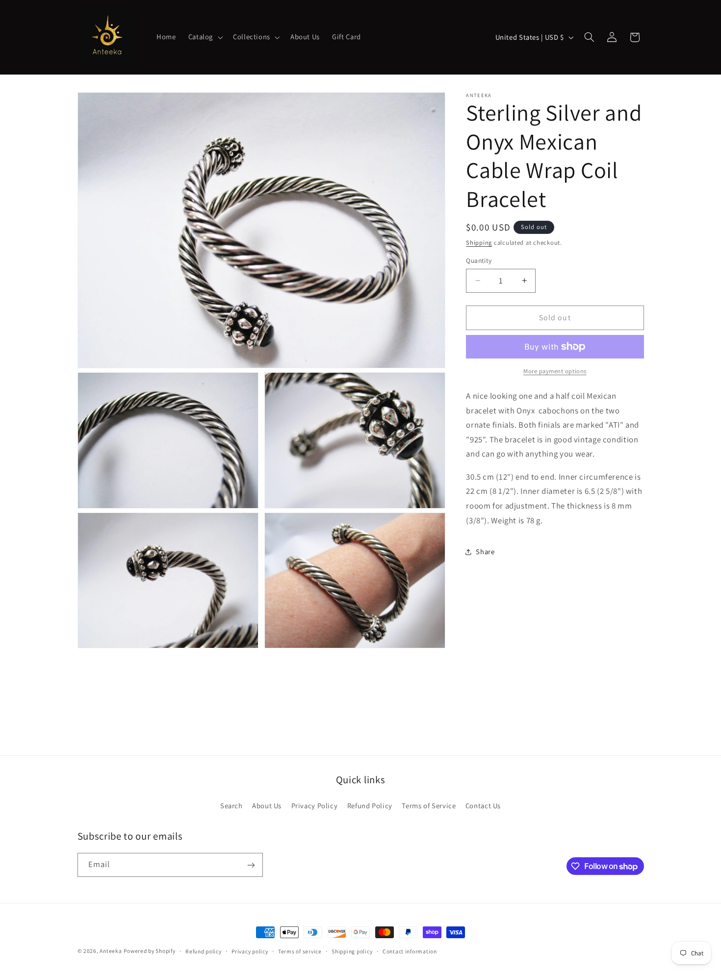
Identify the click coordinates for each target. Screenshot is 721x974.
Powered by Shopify (149, 950)
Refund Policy (369, 805)
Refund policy (203, 951)
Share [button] (485, 551)
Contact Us (483, 805)
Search (231, 805)
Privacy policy (250, 951)
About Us (267, 805)
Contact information (410, 951)
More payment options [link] (555, 371)
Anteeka (111, 950)
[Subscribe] (250, 865)
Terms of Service (429, 805)
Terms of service (300, 951)
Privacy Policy (314, 805)
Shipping (479, 242)
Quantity (478, 260)
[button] (204, 37)
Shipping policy (352, 951)
